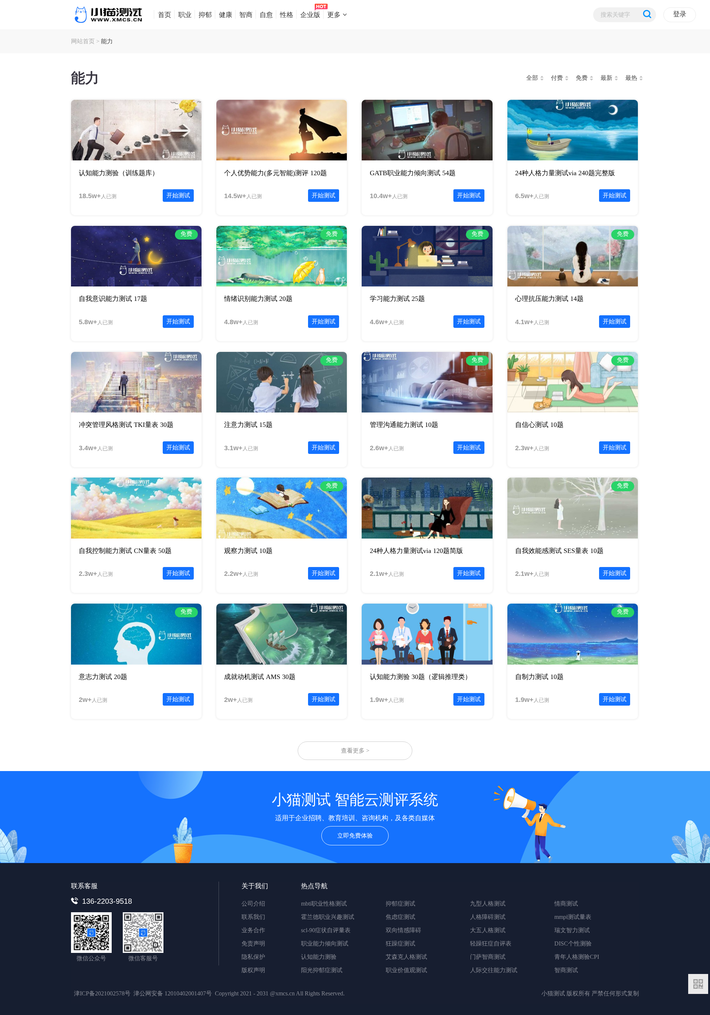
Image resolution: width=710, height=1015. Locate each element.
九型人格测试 (488, 903)
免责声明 (253, 943)
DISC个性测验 (573, 943)
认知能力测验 (319, 957)
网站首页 (83, 41)
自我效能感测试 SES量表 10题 (559, 550)
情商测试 (566, 903)
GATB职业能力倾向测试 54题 (413, 173)
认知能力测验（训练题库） (119, 173)
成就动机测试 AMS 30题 (259, 676)
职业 (185, 14)
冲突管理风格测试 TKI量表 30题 (126, 424)
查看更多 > (355, 750)
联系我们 (253, 917)
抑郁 (205, 14)
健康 (225, 14)
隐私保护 (253, 957)
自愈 (266, 14)
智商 (246, 14)
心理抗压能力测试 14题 (549, 298)
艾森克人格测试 (406, 957)
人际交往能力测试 (493, 970)
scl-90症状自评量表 (326, 930)
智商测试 (566, 970)
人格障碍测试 (488, 917)
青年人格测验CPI (576, 957)
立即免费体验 (355, 835)
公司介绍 (253, 903)
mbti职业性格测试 (324, 903)
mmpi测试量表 (572, 917)
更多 (334, 14)
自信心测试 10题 (539, 424)
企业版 (310, 14)
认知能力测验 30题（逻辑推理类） (420, 676)
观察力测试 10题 (248, 550)
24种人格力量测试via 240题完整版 (565, 173)
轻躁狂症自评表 (490, 943)
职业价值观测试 (406, 970)
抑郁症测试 (400, 903)
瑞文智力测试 (572, 930)
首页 (164, 14)
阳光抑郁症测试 (321, 970)
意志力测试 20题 (103, 676)
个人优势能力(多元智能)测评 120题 (275, 173)
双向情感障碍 (403, 930)
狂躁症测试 (400, 943)
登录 (679, 14)
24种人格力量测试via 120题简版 (416, 550)
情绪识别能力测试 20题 (258, 298)
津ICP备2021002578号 (102, 993)
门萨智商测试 (488, 957)
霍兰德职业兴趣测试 (327, 917)
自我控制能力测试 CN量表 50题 (125, 550)
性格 (286, 14)
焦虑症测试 (400, 917)
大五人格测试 (488, 930)
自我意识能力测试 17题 (113, 298)
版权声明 (253, 970)
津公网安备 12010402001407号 (172, 993)
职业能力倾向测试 (324, 943)
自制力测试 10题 (539, 676)
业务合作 (253, 930)
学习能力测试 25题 (397, 298)
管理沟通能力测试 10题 (404, 424)
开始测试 (178, 195)
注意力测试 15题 (248, 424)
